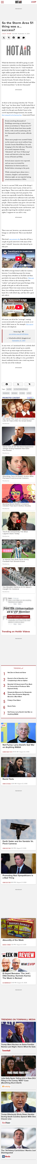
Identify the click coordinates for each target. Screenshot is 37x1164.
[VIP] (33, 2)
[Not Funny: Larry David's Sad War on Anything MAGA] (18, 733)
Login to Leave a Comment (18, 617)
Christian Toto (7, 752)
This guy (31, 278)
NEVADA (14, 393)
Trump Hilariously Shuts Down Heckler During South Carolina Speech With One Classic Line (18, 1116)
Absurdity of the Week (13, 940)
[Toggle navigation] (2, 2)
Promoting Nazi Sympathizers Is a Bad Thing (18, 876)
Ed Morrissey (7, 983)
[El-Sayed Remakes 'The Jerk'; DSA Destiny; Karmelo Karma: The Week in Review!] (18, 961)
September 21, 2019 (18, 340)
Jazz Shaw (6, 33)
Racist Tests (12, 706)
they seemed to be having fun (12, 115)
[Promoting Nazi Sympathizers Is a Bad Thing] (18, 863)
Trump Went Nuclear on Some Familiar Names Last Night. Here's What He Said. (18, 1045)
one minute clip (14, 239)
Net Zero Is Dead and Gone (17, 672)
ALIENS (9, 389)
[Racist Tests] (18, 767)
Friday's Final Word (14, 700)
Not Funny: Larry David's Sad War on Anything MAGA (18, 746)
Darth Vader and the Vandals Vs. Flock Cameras (18, 842)
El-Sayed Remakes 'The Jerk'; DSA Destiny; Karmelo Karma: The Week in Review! (17, 975)
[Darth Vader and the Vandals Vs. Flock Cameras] (18, 829)
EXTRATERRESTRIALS (20, 389)
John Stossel (7, 784)
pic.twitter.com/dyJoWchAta (18, 334)
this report (29, 324)
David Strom (7, 945)
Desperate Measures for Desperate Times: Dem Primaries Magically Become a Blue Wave (20, 694)
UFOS (29, 393)
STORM (22, 393)
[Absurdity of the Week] (18, 928)
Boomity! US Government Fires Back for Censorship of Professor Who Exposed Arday (20, 686)
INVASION (6, 393)
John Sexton (6, 848)
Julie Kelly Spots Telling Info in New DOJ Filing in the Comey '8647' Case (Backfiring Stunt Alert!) (18, 1080)
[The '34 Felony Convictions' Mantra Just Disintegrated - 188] (18, 1138)
